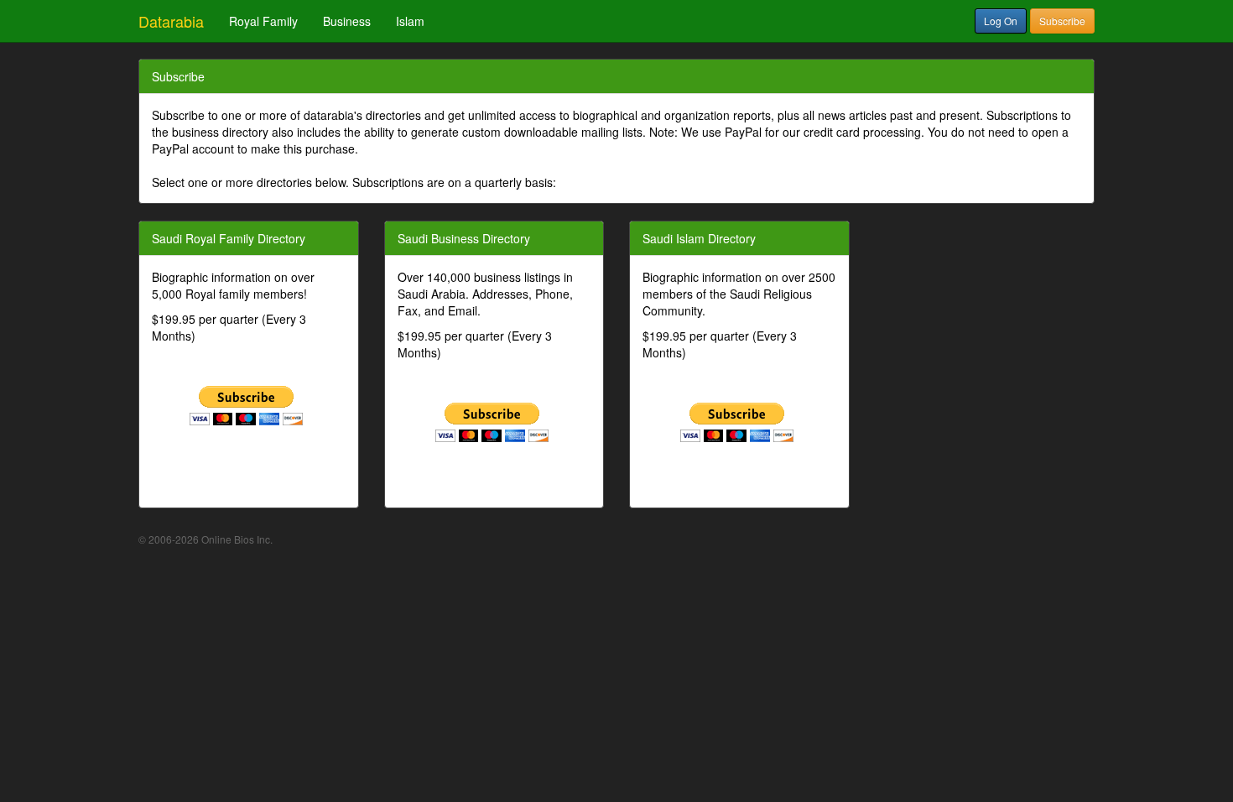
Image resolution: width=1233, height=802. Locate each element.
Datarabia (171, 21)
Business (347, 21)
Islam (410, 21)
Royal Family (263, 21)
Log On (1000, 20)
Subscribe (1062, 20)
